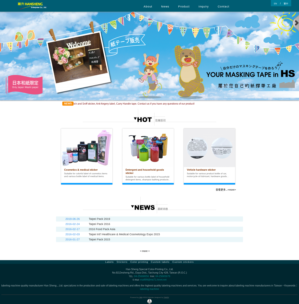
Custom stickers (183, 262)
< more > (145, 251)
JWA (140, 297)
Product (184, 6)
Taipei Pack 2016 (99, 224)
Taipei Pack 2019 (99, 218)
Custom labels (160, 262)
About (148, 6)
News (165, 6)
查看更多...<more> (226, 189)
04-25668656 (141, 276)
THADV (166, 297)
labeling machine (149, 289)
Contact (223, 6)
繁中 (286, 3)
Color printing (139, 262)
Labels (109, 262)
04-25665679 (162, 276)
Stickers (122, 262)
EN (275, 3)
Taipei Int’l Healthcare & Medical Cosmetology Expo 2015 (124, 234)
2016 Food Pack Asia (102, 229)
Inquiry (204, 6)
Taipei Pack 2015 (99, 239)
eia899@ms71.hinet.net (153, 279)
